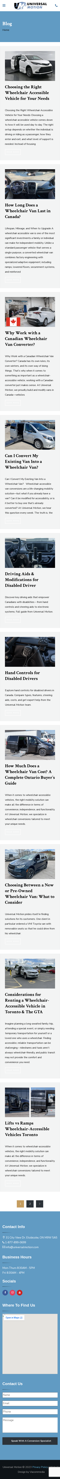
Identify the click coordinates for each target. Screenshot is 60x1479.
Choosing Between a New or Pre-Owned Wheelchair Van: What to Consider (29, 893)
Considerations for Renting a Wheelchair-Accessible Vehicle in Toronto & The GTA (27, 1003)
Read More (13, 152)
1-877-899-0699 (15, 1242)
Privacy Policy (40, 1467)
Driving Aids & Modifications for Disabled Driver (22, 579)
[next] (39, 1204)
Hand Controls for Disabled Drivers (22, 676)
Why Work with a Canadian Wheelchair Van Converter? (26, 338)
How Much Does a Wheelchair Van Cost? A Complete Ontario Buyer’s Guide (30, 774)
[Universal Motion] (30, 5)
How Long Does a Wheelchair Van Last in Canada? (28, 211)
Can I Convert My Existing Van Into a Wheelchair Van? (23, 461)
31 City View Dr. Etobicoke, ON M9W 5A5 (31, 1237)
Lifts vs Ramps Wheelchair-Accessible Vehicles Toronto (27, 1129)
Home (5, 30)
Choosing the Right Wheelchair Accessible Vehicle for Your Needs (27, 92)
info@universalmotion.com (22, 1247)
